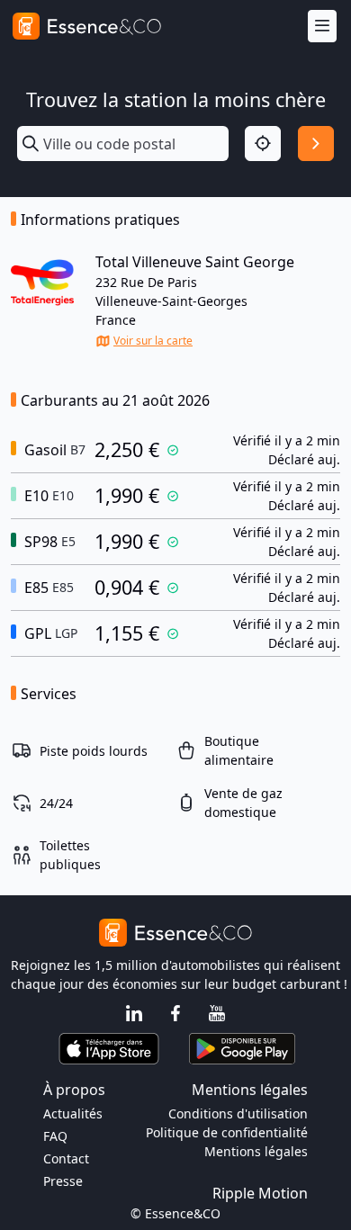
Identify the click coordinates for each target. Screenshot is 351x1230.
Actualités (73, 1113)
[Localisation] (263, 144)
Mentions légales (256, 1151)
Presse (63, 1181)
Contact (66, 1158)
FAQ (55, 1136)
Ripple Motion (260, 1193)
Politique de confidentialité (227, 1132)
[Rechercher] (316, 144)
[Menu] (322, 26)
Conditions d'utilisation (238, 1113)
